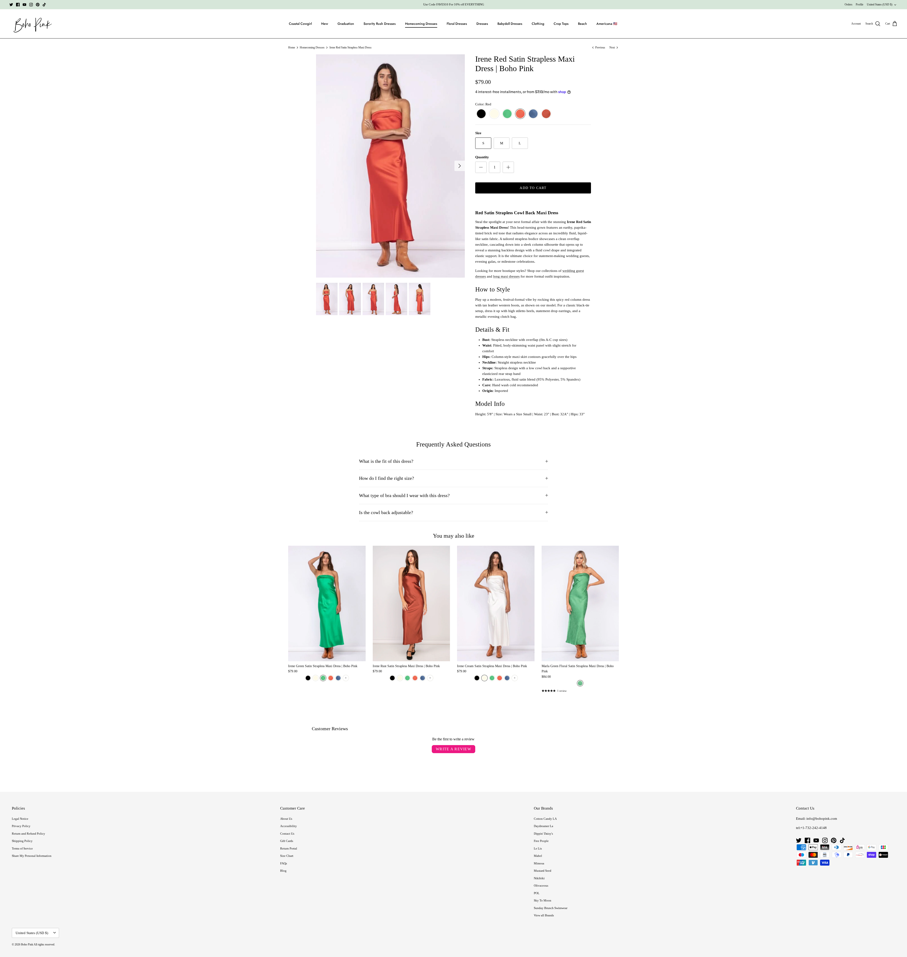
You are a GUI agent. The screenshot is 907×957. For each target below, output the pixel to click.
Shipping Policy (22, 841)
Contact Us (287, 833)
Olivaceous (541, 885)
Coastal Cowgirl (300, 23)
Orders (848, 4)
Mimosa (539, 863)
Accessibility (288, 826)
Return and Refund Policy (28, 833)
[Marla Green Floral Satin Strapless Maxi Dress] (580, 603)
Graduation (346, 23)
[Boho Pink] (31, 24)
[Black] (481, 114)
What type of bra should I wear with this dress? (404, 495)
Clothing (538, 23)
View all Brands (544, 915)
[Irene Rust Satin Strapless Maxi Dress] (411, 603)
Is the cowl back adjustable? (386, 512)
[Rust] (546, 114)
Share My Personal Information (31, 856)
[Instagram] (31, 4)
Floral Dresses (457, 23)
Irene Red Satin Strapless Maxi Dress (350, 47)
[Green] (507, 114)
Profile (859, 4)
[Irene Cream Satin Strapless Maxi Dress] (496, 603)
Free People (541, 841)
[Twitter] (11, 4)
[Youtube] (24, 4)
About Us (286, 818)
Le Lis (538, 848)
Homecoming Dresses (421, 23)
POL (536, 893)
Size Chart (286, 856)
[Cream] (494, 114)
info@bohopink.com (821, 818)
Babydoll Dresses (509, 23)
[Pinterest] (37, 4)
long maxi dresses (506, 276)
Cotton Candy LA (545, 818)
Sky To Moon (542, 900)
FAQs (283, 863)
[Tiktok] (44, 4)
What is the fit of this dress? (386, 461)
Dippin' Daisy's (543, 833)
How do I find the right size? (386, 478)
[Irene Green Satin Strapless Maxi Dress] (327, 603)
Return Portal (288, 848)
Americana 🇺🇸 (606, 23)
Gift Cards (286, 841)
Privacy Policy (21, 826)
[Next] (459, 166)
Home (291, 47)
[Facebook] (18, 4)
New (324, 23)
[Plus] (508, 167)
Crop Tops (561, 23)
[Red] (520, 114)
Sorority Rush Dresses (380, 23)
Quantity (482, 157)
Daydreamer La (543, 826)
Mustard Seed (542, 870)
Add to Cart (533, 188)
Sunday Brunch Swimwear (550, 908)
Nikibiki (539, 878)
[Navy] (533, 114)
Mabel (538, 856)
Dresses (482, 23)
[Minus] (481, 167)
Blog (283, 870)
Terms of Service (22, 848)
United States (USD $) (879, 4)
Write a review (453, 749)
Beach (582, 23)
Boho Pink (27, 944)
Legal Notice (20, 818)
